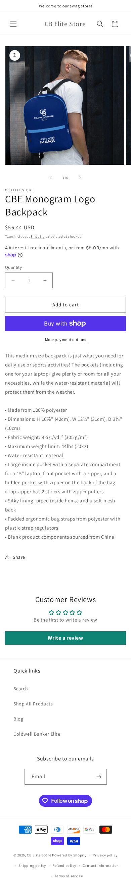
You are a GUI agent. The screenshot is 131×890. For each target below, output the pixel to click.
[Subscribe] (99, 777)
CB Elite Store (39, 855)
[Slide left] (50, 177)
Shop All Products (33, 704)
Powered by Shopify (69, 855)
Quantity (13, 267)
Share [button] (19, 557)
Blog (18, 719)
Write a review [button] (65, 637)
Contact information (101, 865)
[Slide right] (80, 177)
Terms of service (68, 876)
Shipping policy (32, 865)
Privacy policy (105, 855)
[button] (13, 23)
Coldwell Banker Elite (36, 734)
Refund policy (64, 865)
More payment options (65, 339)
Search (20, 689)
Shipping (38, 236)
